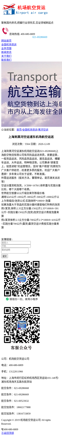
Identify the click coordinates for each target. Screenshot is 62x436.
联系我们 (6, 60)
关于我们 (6, 56)
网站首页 (6, 40)
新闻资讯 (6, 52)
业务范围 (6, 48)
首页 (19, 129)
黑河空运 (43, 129)
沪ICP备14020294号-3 (23, 423)
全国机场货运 (9, 44)
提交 (5, 256)
